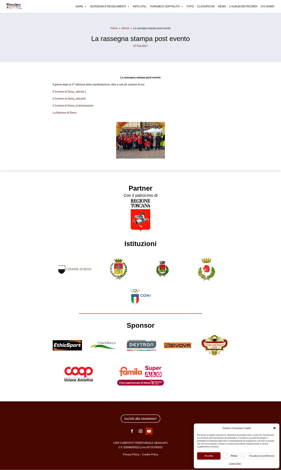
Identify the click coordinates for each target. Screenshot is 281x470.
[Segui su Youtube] (149, 431)
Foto (190, 6)
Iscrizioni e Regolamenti (108, 6)
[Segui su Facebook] (132, 431)
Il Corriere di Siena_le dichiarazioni (73, 105)
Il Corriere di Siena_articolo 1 (69, 91)
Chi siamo (267, 6)
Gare (79, 6)
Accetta (209, 455)
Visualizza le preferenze (261, 455)
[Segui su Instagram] (140, 431)
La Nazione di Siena (64, 112)
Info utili (139, 6)
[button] (274, 428)
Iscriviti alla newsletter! (140, 418)
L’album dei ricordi (243, 6)
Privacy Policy (131, 454)
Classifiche (206, 6)
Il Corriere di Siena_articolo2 (69, 98)
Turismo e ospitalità (165, 6)
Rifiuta (234, 455)
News (222, 6)
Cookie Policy (235, 464)
